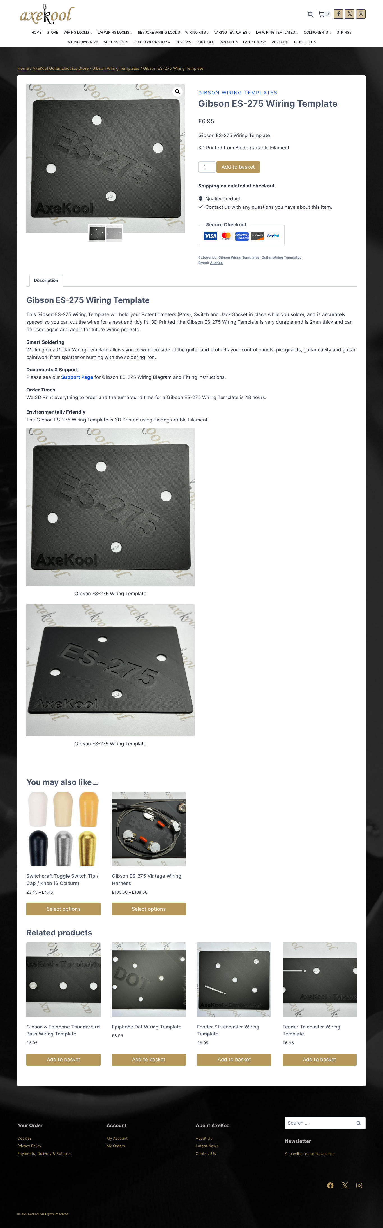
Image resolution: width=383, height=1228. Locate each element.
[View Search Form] (310, 14)
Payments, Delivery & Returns (43, 1153)
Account (280, 42)
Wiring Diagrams (82, 42)
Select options (63, 909)
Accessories (116, 42)
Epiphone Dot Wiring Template (146, 1027)
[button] (177, 92)
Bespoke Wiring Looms (159, 32)
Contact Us (305, 42)
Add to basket (238, 167)
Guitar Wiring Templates (281, 257)
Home (36, 32)
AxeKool (216, 263)
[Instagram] (361, 14)
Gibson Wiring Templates (238, 93)
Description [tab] (46, 280)
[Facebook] (338, 14)
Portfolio (205, 42)
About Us (229, 42)
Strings (344, 32)
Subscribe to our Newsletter (310, 1153)
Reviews (183, 42)
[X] (349, 14)
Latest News (254, 42)
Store (52, 32)
